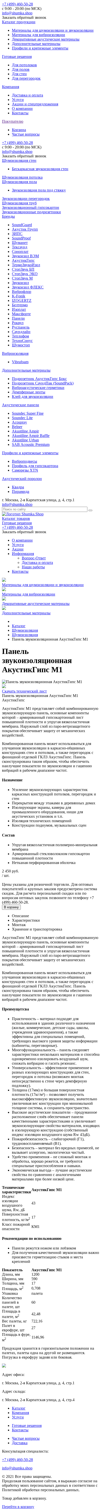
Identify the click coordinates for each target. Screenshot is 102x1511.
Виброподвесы (24, 461)
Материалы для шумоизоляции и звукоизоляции (53, 30)
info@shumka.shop (17, 13)
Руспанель (20, 327)
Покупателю (12, 121)
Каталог (19, 1408)
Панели (18, 318)
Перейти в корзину (18, 1507)
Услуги (18, 99)
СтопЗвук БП (23, 269)
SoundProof (21, 238)
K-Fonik (18, 296)
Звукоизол (20, 283)
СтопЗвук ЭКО (25, 274)
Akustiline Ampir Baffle (31, 435)
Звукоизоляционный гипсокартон (30, 207)
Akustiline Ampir (25, 431)
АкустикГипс (23, 260)
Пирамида (20, 491)
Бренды (8, 216)
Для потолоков (24, 65)
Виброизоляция (15, 353)
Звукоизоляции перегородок (26, 198)
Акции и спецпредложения (35, 104)
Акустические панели (20, 405)
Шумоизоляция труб (19, 203)
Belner (17, 427)
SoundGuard (22, 225)
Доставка (19, 1443)
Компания (10, 87)
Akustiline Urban (25, 440)
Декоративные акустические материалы (45, 39)
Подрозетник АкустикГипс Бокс (39, 379)
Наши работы (33, 567)
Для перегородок (26, 78)
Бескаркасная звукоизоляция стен (40, 169)
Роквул (18, 323)
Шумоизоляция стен (19, 160)
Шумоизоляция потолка (22, 177)
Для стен (19, 74)
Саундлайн (21, 332)
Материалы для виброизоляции (38, 35)
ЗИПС (17, 234)
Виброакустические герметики (38, 387)
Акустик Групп (25, 229)
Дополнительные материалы (36, 44)
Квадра (18, 487)
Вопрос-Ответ (34, 558)
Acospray (19, 422)
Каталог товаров (16, 518)
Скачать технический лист (24, 691)
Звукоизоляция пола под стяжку (39, 190)
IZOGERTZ (21, 300)
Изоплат (19, 309)
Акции (18, 549)
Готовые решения (17, 56)
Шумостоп (21, 345)
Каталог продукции (18, 22)
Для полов (20, 69)
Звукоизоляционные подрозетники (31, 212)
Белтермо (20, 305)
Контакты (20, 113)
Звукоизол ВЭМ (25, 256)
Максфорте (21, 314)
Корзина (19, 130)
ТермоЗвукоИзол (26, 265)
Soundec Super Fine (28, 413)
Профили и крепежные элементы (40, 48)
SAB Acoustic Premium (31, 444)
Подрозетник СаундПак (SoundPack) (43, 383)
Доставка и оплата (27, 95)
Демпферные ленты (28, 392)
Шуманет (20, 242)
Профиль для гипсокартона (35, 466)
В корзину (11, 907)
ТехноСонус (22, 340)
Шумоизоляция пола (19, 182)
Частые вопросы (26, 134)
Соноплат (20, 251)
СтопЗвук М (22, 278)
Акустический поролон (22, 479)
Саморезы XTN (25, 470)
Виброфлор (21, 291)
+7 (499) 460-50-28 (17, 4)
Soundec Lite (22, 418)
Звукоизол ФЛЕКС (28, 287)
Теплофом (20, 336)
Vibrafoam (20, 362)
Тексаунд (19, 247)
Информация (23, 554)
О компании (22, 108)
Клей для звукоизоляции (32, 396)
